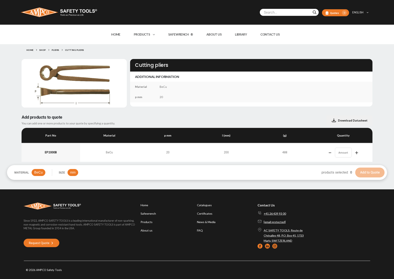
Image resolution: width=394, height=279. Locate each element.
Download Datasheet (353, 120)
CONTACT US (269, 34)
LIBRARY (241, 34)
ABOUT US (214, 34)
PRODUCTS (142, 34)
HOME (115, 34)
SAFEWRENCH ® (180, 34)
